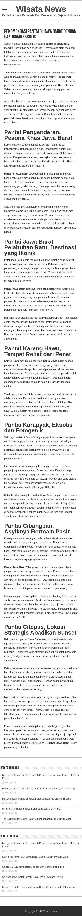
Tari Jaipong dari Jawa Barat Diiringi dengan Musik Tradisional (36, 818)
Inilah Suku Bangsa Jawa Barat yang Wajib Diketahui (31, 808)
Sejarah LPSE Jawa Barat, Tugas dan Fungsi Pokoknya (33, 866)
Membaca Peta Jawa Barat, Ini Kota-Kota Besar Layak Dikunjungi (38, 788)
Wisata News (41, 9)
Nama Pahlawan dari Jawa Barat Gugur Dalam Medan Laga (35, 856)
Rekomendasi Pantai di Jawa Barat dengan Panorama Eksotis (36, 798)
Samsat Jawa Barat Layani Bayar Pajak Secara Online (32, 876)
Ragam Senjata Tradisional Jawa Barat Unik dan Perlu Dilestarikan (39, 887)
